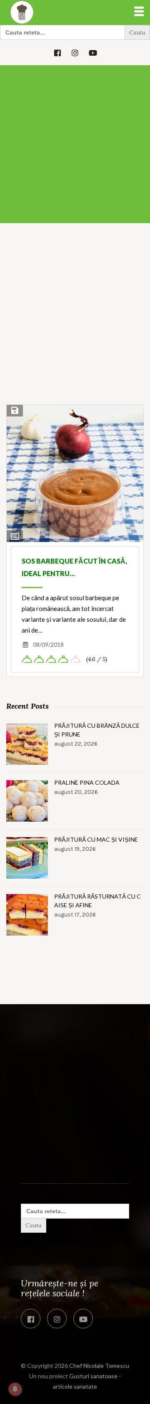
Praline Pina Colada (87, 782)
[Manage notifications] (15, 1389)
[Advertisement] (75, 144)
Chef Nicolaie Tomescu (99, 1365)
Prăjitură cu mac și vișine (96, 839)
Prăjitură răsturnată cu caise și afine (97, 901)
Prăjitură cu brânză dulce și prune (97, 730)
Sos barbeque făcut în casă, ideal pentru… (74, 567)
